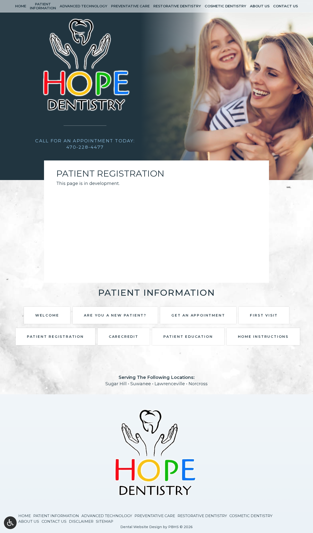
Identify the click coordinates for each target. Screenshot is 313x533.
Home (20, 6)
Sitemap (104, 521)
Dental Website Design (141, 527)
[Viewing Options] (10, 522)
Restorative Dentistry (177, 6)
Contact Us (285, 6)
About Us (259, 6)
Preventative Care (130, 6)
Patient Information (56, 515)
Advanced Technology (83, 6)
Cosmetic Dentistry (225, 6)
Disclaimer (81, 521)
